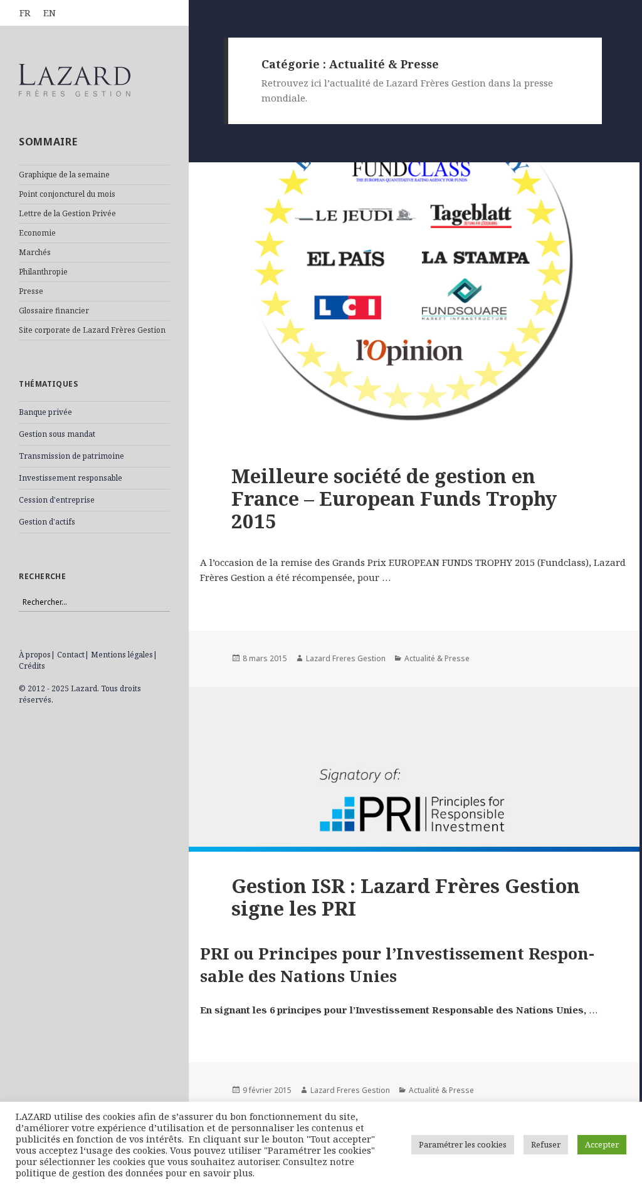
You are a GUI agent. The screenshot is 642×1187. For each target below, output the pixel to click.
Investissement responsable (70, 478)
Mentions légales (122, 654)
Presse (31, 291)
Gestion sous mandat (57, 434)
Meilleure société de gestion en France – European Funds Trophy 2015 (394, 498)
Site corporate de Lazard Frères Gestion (92, 330)
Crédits (32, 666)
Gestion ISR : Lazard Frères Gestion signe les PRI (405, 896)
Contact (71, 654)
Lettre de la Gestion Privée (67, 213)
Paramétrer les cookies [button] (463, 1144)
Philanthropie (43, 271)
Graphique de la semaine (64, 174)
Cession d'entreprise (57, 499)
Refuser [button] (545, 1144)
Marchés (35, 252)
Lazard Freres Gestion (346, 658)
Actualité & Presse (437, 658)
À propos (35, 654)
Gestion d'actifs (47, 521)
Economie (37, 232)
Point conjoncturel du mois (67, 194)
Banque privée (45, 412)
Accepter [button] (602, 1144)
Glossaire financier (54, 310)
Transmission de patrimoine (71, 456)
